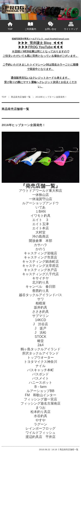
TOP (10, 29)
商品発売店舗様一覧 (21, 97)
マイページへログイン (44, 11)
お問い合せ (50, 29)
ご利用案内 (30, 29)
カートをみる (62, 11)
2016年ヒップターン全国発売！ (23, 125)
